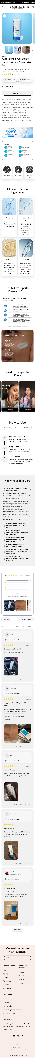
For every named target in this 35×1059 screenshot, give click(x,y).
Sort (17, 626)
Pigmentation (7, 981)
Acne (5, 970)
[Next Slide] (29, 605)
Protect (21, 983)
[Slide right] (33, 50)
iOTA (25, 1055)
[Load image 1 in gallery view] (9, 50)
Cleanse (21, 972)
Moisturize (22, 979)
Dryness (5, 977)
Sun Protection (8, 988)
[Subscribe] (29, 958)
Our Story (6, 999)
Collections (7, 1002)
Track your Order (9, 1013)
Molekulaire (18, 1055)
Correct (21, 976)
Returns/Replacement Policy (12, 1010)
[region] (17, 605)
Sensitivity (6, 985)
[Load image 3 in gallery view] (26, 50)
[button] (2, 7)
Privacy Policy (8, 1006)
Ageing (5, 974)
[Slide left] (2, 50)
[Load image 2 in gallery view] (17, 50)
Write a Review (27, 619)
